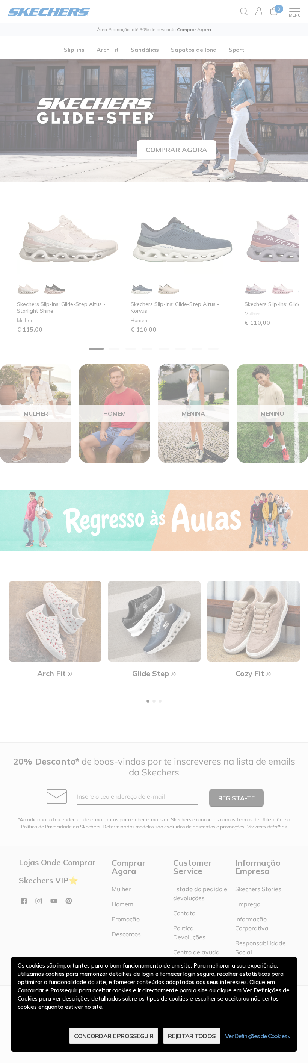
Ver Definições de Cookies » (257, 1036)
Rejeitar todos (192, 1036)
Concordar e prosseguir (114, 1036)
